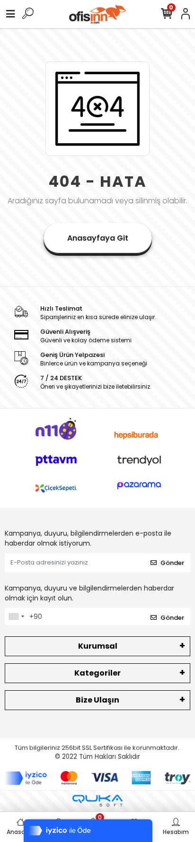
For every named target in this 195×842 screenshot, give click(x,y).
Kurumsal (97, 646)
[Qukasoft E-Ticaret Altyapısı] (97, 801)
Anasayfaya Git (97, 238)
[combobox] (16, 616)
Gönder (172, 562)
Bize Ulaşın (97, 699)
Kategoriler (97, 673)
